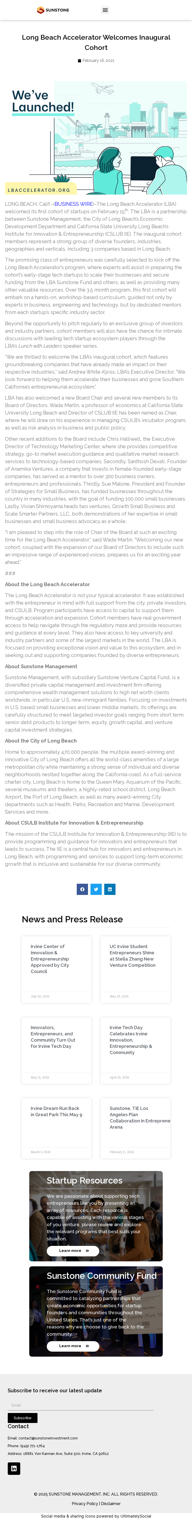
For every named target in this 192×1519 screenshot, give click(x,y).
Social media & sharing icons (68, 1516)
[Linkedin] (14, 1468)
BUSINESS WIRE (74, 204)
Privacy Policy (85, 1503)
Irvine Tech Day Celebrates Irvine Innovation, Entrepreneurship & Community (131, 1040)
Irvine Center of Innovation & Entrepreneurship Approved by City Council (50, 959)
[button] (105, 10)
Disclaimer (110, 1503)
